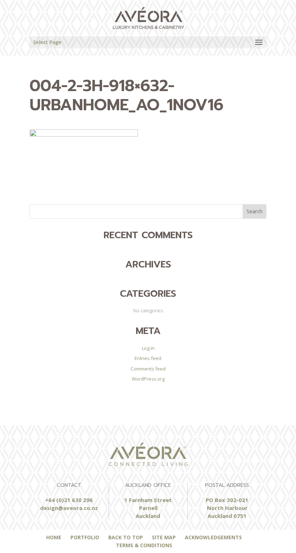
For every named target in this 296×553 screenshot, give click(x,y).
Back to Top (125, 537)
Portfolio (84, 537)
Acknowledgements (213, 537)
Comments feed (148, 368)
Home (53, 537)
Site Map (164, 537)
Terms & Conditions (144, 545)
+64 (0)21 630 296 (69, 499)
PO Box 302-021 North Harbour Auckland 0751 (227, 507)
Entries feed (148, 358)
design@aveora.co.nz (69, 507)
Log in (148, 348)
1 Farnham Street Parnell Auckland (148, 507)
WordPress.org (148, 379)
